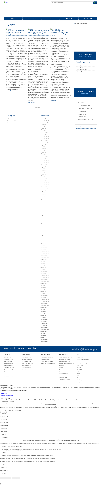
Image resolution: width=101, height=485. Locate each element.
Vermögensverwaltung (82, 363)
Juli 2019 (43, 217)
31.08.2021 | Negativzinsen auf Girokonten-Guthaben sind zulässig (16, 32)
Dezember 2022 (45, 137)
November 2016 (45, 277)
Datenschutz (32, 348)
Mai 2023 (43, 127)
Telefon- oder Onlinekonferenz (83, 115)
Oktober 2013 (44, 341)
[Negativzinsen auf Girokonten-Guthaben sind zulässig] (9, 29)
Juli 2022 (43, 147)
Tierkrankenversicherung (85, 108)
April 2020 (43, 199)
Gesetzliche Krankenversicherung (48, 363)
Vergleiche (31, 18)
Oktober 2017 (44, 255)
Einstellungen (12, 390)
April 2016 (43, 291)
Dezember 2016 (45, 275)
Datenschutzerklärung (7, 395)
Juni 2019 (43, 219)
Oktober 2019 (44, 211)
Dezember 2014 (45, 323)
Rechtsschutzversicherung (9, 369)
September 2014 (45, 329)
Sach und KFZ (7, 354)
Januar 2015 (44, 321)
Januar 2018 (44, 249)
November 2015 (45, 301)
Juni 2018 (43, 239)
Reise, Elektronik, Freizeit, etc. (10, 374)
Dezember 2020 (45, 183)
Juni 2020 (43, 195)
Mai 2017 (43, 265)
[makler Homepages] (83, 349)
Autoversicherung (7, 357)
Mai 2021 (43, 173)
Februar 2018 (44, 247)
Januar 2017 (44, 273)
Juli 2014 (43, 333)
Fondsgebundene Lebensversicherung (63, 372)
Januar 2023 (44, 135)
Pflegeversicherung (45, 359)
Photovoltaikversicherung (27, 363)
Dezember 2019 (45, 207)
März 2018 (43, 245)
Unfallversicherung (8, 371)
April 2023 (43, 129)
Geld (78, 354)
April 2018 (43, 243)
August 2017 (44, 259)
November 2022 (45, 139)
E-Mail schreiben (81, 71)
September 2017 (45, 257)
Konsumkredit (82, 111)
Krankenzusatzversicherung (46, 357)
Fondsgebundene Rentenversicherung (63, 376)
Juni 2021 (43, 171)
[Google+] (96, 8)
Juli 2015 (43, 309)
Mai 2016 (43, 289)
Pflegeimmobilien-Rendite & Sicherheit (83, 360)
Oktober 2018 (44, 231)
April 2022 (43, 153)
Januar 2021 (44, 181)
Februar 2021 (44, 179)
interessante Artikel (12, 121)
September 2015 (45, 305)
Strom (78, 373)
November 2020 (45, 185)
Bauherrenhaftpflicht (26, 365)
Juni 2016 (43, 287)
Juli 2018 (43, 237)
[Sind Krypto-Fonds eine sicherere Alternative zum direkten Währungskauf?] (30, 29)
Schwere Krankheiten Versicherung (66, 363)
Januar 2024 (44, 119)
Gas (78, 371)
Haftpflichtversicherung (9, 361)
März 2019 (43, 225)
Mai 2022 (43, 151)
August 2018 (44, 235)
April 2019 (43, 223)
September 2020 (45, 189)
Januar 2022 (44, 159)
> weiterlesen (9, 90)
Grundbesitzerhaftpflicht (27, 361)
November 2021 (45, 163)
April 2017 (43, 267)
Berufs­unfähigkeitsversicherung (65, 357)
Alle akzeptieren (15, 478)
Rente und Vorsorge (63, 354)
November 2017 (45, 253)
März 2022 (43, 155)
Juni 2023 (43, 125)
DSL (78, 375)
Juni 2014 (43, 335)
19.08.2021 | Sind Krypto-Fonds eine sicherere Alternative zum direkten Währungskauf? (38, 32)
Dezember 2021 (45, 161)
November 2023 (45, 121)
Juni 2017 (43, 263)
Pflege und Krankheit (45, 354)
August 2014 (44, 331)
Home (13, 18)
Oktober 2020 (44, 187)
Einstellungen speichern (6, 478)
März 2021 (43, 177)
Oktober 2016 (44, 279)
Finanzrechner (80, 357)
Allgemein (10, 119)
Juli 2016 (43, 285)
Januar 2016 (44, 297)
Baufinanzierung (80, 377)
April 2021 (43, 175)
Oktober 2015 (44, 303)
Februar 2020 (44, 203)
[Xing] (96, 12)
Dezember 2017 (45, 251)
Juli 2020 (43, 193)
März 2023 (43, 131)
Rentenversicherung (63, 369)
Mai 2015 (43, 313)
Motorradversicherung (8, 359)
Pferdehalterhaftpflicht (8, 365)
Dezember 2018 (45, 227)
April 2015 (43, 315)
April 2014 (43, 337)
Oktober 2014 (44, 327)
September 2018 (45, 233)
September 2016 (45, 281)
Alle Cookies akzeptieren (21, 390)
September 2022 (45, 143)
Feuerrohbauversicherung (27, 369)
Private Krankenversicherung (47, 361)
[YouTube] (96, 13)
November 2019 (45, 209)
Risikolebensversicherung (64, 359)
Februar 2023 (44, 133)
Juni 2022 (43, 149)
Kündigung (81, 102)
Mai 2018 (43, 241)
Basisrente (61, 367)
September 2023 (45, 123)
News (50, 18)
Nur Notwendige (4, 390)
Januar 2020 (44, 205)
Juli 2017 (43, 261)
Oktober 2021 (44, 165)
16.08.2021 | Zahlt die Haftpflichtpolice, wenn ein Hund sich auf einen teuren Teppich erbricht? (60, 33)
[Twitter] (96, 10)
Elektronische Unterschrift (85, 119)
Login (66, 350)
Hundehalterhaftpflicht (8, 363)
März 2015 (43, 317)
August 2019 (44, 215)
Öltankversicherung (26, 367)
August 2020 (44, 191)
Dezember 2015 (45, 299)
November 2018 (45, 229)
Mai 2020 (43, 197)
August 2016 (44, 283)
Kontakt (69, 18)
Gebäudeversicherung (27, 359)
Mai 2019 (43, 221)
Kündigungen (80, 379)
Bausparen (79, 382)
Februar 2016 (44, 295)
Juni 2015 (43, 311)
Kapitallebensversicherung (64, 379)
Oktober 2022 (44, 141)
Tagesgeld (79, 369)
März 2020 (43, 201)
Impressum (88, 18)
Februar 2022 (44, 157)
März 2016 (43, 293)
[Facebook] (96, 7)
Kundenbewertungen (84, 105)
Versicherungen (11, 123)
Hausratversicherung (26, 357)
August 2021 (44, 167)
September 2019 (45, 213)
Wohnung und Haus (26, 354)
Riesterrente (61, 365)
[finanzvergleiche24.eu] (6, 2)
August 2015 (44, 307)
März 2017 (43, 269)
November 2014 (45, 325)
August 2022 (44, 145)
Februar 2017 (44, 271)
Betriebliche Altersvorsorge (64, 361)
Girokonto (79, 367)
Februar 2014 (44, 339)
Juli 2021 (43, 169)
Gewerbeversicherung (8, 376)
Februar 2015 (44, 319)
